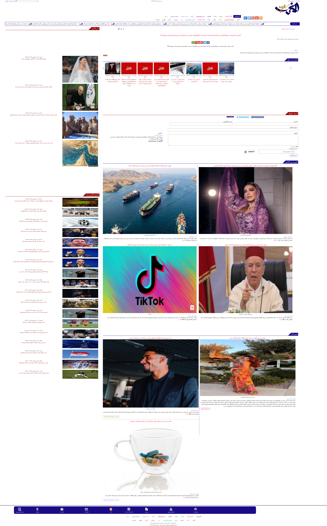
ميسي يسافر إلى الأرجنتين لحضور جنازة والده (33, 241)
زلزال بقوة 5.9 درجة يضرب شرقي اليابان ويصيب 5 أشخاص (178, 81)
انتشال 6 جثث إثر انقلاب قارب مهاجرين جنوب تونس (43, 23)
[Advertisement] (123, 7)
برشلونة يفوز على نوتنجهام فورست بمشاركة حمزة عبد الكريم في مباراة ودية (33, 200)
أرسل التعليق (294, 155)
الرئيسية (292, 29)
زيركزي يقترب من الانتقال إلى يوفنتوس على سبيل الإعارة (33, 221)
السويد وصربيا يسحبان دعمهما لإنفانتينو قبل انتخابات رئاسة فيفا (33, 251)
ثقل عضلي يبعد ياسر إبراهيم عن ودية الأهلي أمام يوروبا (33, 332)
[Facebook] (257, 117)
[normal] (121, 29)
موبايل (37, 512)
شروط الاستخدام (159, 135)
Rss (111, 512)
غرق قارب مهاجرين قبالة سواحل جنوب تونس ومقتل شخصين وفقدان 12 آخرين (257, 23)
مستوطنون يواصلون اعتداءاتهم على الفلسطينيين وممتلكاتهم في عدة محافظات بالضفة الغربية (208, 23)
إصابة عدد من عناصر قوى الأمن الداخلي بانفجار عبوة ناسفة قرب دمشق (79, 23)
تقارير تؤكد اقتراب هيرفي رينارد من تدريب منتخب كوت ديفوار (33, 281)
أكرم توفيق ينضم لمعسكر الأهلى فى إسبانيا (33, 322)
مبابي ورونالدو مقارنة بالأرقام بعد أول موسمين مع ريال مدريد (33, 373)
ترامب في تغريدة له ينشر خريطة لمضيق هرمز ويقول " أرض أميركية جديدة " (33, 143)
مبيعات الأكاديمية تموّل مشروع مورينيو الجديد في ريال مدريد (34, 271)
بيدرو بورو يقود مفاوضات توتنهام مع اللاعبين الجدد (33, 342)
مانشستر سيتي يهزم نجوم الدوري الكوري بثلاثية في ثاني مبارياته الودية (33, 292)
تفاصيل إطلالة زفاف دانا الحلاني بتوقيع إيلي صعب (33, 59)
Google (6, 1)
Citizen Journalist (129, 512)
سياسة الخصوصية (20, 512)
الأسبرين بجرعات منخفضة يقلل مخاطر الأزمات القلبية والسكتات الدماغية (150, 421)
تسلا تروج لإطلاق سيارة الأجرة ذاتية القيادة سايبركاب (167, 23)
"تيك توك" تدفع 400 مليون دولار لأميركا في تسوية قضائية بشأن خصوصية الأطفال (149, 245)
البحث (37, 1)
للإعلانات (86, 512)
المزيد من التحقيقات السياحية (111, 416)
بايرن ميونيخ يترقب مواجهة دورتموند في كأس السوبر (33, 352)
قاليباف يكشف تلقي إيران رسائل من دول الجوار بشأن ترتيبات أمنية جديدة (33, 87)
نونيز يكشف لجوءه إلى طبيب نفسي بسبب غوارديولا (33, 231)
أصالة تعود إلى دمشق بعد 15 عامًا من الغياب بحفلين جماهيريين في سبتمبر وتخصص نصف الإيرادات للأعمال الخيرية (245, 165)
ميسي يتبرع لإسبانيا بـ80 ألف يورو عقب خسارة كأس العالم (33, 362)
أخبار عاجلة (285, 29)
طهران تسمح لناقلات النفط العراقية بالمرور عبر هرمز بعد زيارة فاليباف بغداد (149, 165)
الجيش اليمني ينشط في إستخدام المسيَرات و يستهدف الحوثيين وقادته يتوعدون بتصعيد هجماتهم (33, 114)
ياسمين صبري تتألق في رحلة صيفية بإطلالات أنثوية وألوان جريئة (248, 338)
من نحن (147, 512)
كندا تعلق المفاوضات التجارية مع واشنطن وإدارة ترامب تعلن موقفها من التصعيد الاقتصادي (125, 23)
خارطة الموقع (171, 512)
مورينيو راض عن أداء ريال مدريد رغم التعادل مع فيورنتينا (33, 312)
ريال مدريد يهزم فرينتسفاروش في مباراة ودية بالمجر (33, 302)
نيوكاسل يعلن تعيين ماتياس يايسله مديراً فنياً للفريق (33, 211)
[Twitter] (242, 117)
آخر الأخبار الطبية (205, 408)
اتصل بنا (62, 512)
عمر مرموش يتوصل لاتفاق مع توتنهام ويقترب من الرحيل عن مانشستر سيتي (150, 338)
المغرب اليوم (13, 1)
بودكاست (196, 512)
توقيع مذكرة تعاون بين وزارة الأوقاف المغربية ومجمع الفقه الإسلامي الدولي (246, 245)
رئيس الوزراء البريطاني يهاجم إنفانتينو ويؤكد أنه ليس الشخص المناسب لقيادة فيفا (34, 261)
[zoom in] (119, 29)
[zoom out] (123, 29)
